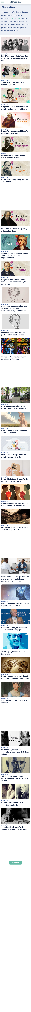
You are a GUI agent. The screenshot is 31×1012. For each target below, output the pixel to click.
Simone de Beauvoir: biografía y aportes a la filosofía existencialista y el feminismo (14, 308)
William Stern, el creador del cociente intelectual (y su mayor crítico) (14, 778)
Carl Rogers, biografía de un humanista (13, 653)
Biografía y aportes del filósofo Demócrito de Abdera (14, 132)
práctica (19, 18)
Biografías (4, 54)
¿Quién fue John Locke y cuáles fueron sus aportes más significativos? (14, 255)
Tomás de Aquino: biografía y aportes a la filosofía (13, 358)
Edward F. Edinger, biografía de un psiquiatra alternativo (14, 480)
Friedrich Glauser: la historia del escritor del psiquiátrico (14, 528)
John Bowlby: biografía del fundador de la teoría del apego (14, 828)
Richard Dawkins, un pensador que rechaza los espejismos (14, 629)
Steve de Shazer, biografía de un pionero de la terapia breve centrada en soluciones (15, 579)
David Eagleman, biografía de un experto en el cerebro (15, 604)
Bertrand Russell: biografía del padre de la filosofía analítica (14, 407)
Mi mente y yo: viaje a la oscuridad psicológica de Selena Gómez (15, 752)
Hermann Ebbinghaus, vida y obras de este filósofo (13, 156)
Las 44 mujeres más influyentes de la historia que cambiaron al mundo (14, 58)
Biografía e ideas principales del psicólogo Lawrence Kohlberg (14, 108)
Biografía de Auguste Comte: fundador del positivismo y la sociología (13, 282)
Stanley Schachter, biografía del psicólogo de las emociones (15, 504)
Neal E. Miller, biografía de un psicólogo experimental (13, 456)
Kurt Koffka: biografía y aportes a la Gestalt (14, 180)
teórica (11, 18)
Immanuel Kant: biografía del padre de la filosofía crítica (13, 334)
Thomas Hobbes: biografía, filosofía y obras (12, 83)
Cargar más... (15, 863)
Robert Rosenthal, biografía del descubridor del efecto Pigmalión (15, 677)
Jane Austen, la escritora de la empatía (14, 701)
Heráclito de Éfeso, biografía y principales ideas (14, 230)
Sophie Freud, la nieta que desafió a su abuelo (12, 804)
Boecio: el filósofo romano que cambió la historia (14, 431)
